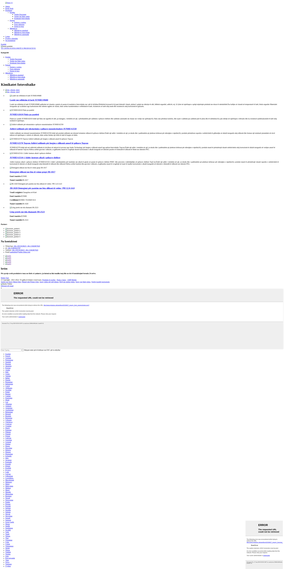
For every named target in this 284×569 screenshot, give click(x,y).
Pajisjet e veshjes (20, 22)
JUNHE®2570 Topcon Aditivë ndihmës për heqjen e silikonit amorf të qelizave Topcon (49, 143)
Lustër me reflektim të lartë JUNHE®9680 (29, 100)
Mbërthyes (13, 28)
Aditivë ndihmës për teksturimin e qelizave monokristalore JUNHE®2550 (43, 129)
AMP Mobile (72, 280)
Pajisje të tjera (19, 26)
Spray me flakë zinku (83, 282)
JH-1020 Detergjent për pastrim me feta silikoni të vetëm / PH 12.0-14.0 (42, 188)
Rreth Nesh (9, 8)
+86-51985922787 (14, 248)
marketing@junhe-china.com (20, 252)
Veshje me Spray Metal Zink (11, 282)
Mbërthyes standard (21, 30)
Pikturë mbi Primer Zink (30, 282)
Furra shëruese (19, 24)
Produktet (8, 10)
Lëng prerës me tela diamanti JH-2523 (27, 212)
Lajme (7, 36)
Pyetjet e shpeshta (11, 38)
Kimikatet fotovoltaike (22, 18)
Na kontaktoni (10, 40)
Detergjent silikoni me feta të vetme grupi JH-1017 (32, 172)
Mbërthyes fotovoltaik (22, 32)
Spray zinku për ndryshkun (49, 282)
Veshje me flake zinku (22, 16)
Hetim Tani (5, 278)
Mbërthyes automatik (21, 34)
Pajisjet (12, 20)
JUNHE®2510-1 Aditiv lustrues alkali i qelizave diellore (35, 157)
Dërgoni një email (7, 286)
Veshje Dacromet (20, 14)
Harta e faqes (61, 280)
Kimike (12, 12)
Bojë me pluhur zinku (67, 282)
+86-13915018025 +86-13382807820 (26, 246)
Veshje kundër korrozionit (100, 282)
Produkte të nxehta (48, 280)
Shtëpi (7, 6)
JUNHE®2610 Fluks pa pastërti (24, 114)
